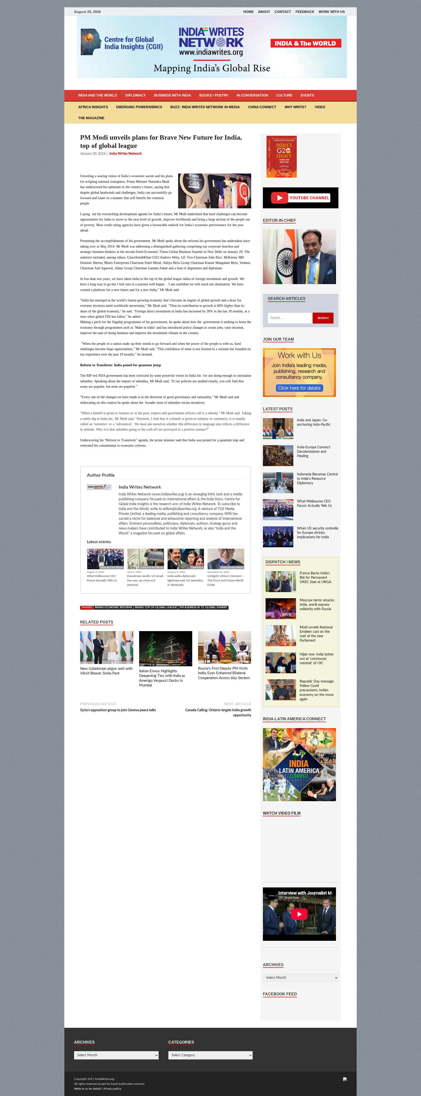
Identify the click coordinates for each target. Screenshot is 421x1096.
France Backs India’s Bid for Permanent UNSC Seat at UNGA (315, 578)
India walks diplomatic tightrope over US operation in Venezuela (185, 580)
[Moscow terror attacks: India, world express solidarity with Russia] (281, 600)
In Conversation (252, 95)
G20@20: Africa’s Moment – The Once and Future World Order (225, 580)
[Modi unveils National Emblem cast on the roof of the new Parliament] (281, 627)
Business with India (172, 95)
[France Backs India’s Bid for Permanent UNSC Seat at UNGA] (281, 573)
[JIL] (345, 1078)
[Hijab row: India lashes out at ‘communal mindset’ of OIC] (281, 654)
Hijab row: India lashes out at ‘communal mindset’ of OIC (317, 659)
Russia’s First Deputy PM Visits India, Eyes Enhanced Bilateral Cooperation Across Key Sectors (224, 673)
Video (320, 107)
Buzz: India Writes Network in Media (205, 107)
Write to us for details (87, 1088)
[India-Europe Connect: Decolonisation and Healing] (278, 447)
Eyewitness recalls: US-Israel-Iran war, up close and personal (145, 580)
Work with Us (332, 12)
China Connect (262, 107)
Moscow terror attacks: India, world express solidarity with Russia (317, 605)
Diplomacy (135, 95)
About (264, 12)
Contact (283, 12)
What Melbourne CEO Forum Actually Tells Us (102, 578)
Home (248, 12)
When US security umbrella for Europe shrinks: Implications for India (317, 533)
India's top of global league (156, 607)
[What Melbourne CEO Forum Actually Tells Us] (278, 501)
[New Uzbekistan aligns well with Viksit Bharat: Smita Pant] (106, 648)
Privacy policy (112, 1088)
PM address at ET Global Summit (203, 607)
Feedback (305, 12)
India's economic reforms (113, 607)
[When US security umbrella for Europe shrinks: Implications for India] (278, 528)
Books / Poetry (213, 95)
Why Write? (295, 107)
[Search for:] (301, 318)
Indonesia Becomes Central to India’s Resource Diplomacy (317, 479)
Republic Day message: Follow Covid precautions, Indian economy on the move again (317, 690)
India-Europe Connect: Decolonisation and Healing (314, 452)
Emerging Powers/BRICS (139, 107)
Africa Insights (93, 107)
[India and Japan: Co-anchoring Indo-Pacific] (278, 420)
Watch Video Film (281, 813)
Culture (284, 95)
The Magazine (91, 118)
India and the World (97, 95)
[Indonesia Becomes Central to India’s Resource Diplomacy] (278, 474)
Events (307, 95)
